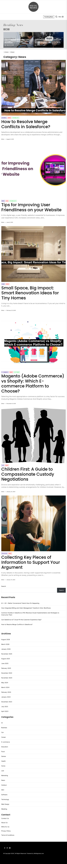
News (3, 780)
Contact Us (5, 818)
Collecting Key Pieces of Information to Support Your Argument (30, 562)
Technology (5, 799)
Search (3, 586)
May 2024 (4, 682)
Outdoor (4, 785)
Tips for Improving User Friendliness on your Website (31, 207)
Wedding (4, 809)
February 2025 (6, 668)
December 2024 (6, 673)
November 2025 (6, 654)
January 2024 (5, 697)
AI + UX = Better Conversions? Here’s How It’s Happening (20, 603)
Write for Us (5, 827)
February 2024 (6, 692)
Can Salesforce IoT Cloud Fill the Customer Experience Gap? (17, 42)
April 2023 (4, 711)
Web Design (5, 804)
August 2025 (5, 659)
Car (2, 732)
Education (4, 747)
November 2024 (6, 678)
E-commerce (5, 742)
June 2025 (4, 663)
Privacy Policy (6, 831)
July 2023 (4, 706)
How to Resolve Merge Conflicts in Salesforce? (47, 42)
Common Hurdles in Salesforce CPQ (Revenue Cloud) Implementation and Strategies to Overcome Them (30, 614)
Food (3, 751)
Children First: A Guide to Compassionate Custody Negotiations (27, 474)
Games (3, 756)
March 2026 (5, 644)
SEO (2, 790)
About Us (4, 822)
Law (2, 771)
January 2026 (5, 649)
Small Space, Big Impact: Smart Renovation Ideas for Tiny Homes (30, 293)
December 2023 (6, 702)
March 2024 (5, 687)
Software (4, 794)
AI (2, 723)
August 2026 (5, 639)
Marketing (4, 775)
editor (2, 139)
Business (4, 727)
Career (3, 737)
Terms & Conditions (7, 835)
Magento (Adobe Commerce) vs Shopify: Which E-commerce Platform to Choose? (32, 383)
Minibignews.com (39, 853)
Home (3, 766)
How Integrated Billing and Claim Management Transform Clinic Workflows (26, 608)
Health (3, 761)
